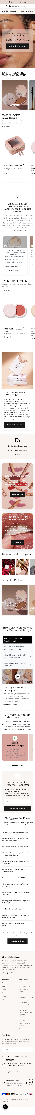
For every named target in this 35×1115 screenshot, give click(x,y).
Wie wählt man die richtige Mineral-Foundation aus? (14, 648)
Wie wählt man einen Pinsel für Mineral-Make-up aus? (15, 656)
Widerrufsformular (25, 1029)
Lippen (4, 990)
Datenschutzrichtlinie (26, 998)
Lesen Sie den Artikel (10, 707)
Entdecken (17, 45)
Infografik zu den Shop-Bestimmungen (25, 992)
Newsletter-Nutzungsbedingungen (26, 1005)
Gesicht (4, 983)
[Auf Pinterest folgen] (12, 973)
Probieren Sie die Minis (14, 425)
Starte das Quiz (17, 495)
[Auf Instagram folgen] (7, 973)
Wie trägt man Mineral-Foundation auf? (13, 640)
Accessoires (6, 993)
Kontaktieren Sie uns (17, 941)
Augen (4, 986)
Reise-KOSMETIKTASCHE (13, 166)
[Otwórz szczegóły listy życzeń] (5, 1106)
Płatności (22, 1020)
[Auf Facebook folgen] (3, 973)
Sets (3, 1000)
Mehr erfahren (14, 270)
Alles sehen (13, 11)
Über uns (23, 2)
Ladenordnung (24, 986)
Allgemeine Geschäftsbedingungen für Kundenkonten (25, 1013)
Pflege (4, 996)
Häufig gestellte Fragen (24, 1025)
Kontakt (22, 983)
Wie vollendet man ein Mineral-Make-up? (16, 664)
